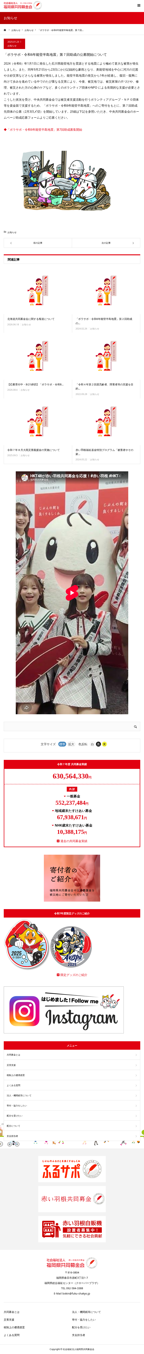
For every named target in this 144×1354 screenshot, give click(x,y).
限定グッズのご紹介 (73, 975)
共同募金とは (13, 1054)
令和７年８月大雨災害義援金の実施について (33, 450)
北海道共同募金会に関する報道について (31, 319)
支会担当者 (12, 1136)
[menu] (139, 5)
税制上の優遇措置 (16, 1075)
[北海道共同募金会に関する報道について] (38, 290)
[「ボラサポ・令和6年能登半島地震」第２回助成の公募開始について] (106, 290)
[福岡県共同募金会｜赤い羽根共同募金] (23, 5)
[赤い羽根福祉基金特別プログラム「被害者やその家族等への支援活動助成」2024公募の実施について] (106, 421)
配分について (13, 1125)
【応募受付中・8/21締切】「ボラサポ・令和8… (35, 384)
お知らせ (12, 45)
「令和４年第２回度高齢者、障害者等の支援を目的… (104, 386)
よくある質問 (13, 1085)
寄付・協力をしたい (17, 1105)
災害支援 (11, 1065)
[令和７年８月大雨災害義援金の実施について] (38, 421)
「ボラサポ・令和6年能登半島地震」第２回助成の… (104, 321)
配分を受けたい (14, 1115)
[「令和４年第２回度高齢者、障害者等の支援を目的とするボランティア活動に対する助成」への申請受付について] (106, 356)
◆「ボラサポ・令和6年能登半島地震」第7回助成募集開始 (43, 129)
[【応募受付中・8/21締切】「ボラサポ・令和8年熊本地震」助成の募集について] (38, 356)
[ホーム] (5, 30)
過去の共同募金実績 (73, 841)
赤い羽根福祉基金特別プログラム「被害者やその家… (104, 452)
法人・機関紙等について (19, 1095)
